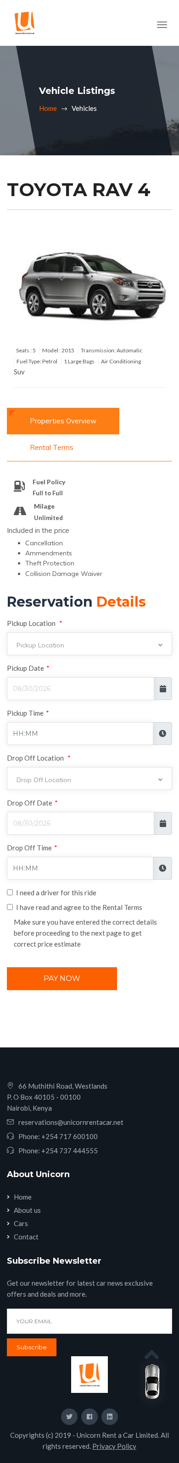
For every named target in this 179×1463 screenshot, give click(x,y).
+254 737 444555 (69, 1150)
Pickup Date (28, 668)
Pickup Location (34, 623)
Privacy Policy (114, 1446)
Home (48, 108)
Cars (21, 1223)
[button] (89, 643)
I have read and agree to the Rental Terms (79, 907)
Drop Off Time (32, 848)
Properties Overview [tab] (63, 420)
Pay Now (62, 978)
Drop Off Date (32, 803)
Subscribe (32, 1347)
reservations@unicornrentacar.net (70, 1122)
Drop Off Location (39, 758)
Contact (26, 1237)
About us (27, 1210)
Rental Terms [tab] (51, 447)
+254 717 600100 (69, 1136)
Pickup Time (28, 713)
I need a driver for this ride (56, 892)
